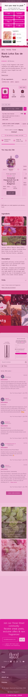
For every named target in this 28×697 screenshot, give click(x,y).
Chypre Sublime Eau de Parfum (19, 25)
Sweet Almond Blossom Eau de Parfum (19, 13)
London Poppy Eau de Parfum (19, 17)
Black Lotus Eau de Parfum (19, 21)
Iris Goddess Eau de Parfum (8, 21)
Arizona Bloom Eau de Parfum (8, 25)
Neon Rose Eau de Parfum (8, 17)
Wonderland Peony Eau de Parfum (9, 13)
